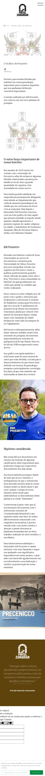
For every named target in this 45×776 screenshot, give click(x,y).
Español (24, 53)
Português (10, 53)
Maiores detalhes (15, 772)
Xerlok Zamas (21, 26)
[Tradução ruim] (9, 723)
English (33, 56)
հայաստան (9, 60)
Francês (20, 56)
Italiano (8, 56)
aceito (36, 772)
